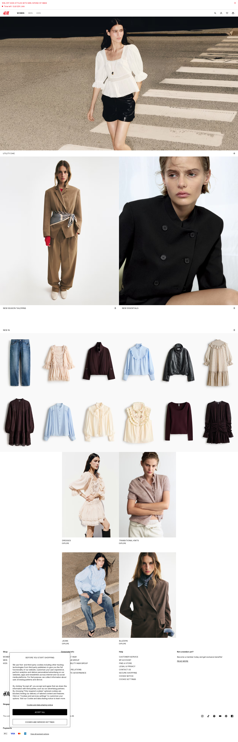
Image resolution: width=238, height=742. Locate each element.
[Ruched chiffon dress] (218, 422)
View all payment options (39, 734)
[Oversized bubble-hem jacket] (99, 362)
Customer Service (128, 657)
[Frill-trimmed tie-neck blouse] (99, 422)
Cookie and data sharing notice (40, 705)
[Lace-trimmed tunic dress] (20, 422)
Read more (182, 661)
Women (20, 13)
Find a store (125, 663)
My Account (125, 660)
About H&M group (70, 660)
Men (30, 13)
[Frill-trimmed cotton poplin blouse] (139, 362)
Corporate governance (73, 673)
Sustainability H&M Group (74, 663)
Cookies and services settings (39, 722)
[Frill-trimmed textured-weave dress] (218, 362)
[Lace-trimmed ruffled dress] (59, 362)
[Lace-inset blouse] (59, 422)
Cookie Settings (127, 679)
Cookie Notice (126, 676)
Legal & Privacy (127, 666)
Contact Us (125, 670)
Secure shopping (128, 673)
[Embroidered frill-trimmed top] (139, 422)
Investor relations (71, 670)
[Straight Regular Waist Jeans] (20, 362)
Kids (38, 13)
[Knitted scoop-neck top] (178, 422)
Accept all (40, 712)
